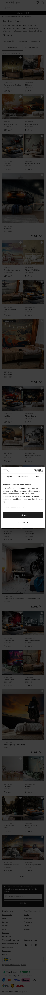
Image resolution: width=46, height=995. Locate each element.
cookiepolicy (18, 507)
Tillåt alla (22, 515)
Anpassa (21, 523)
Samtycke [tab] (8, 477)
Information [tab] (23, 477)
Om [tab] (37, 477)
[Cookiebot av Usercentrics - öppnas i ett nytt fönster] (33, 470)
